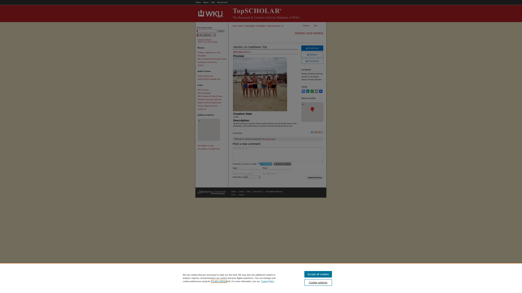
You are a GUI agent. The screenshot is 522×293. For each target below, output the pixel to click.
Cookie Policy (267, 281)
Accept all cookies (318, 274)
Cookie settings (219, 281)
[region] (261, 278)
